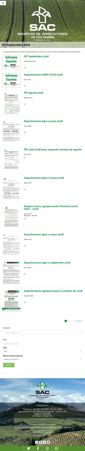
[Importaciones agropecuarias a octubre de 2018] (11, 290)
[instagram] (44, 442)
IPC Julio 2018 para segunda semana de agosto (53, 149)
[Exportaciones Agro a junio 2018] (11, 121)
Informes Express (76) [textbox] (41, 332)
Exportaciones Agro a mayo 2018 (44, 234)
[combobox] (42, 332)
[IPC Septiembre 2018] (11, 56)
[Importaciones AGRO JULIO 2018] (11, 74)
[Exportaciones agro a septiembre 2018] (11, 262)
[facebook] (36, 442)
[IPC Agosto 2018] (11, 92)
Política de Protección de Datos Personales (56, 427)
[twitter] (40, 442)
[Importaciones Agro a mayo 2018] (11, 177)
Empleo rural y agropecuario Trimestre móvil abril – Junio (50, 207)
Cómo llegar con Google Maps (42, 416)
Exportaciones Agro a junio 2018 (43, 121)
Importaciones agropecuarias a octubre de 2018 (53, 290)
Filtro (8, 365)
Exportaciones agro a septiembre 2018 (47, 262)
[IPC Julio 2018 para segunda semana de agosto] (11, 149)
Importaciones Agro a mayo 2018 (44, 177)
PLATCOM (48, 432)
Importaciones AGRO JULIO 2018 (43, 74)
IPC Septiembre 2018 (36, 56)
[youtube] (48, 442)
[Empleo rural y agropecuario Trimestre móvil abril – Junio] (11, 206)
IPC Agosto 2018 (33, 92)
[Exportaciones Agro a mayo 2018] (11, 234)
